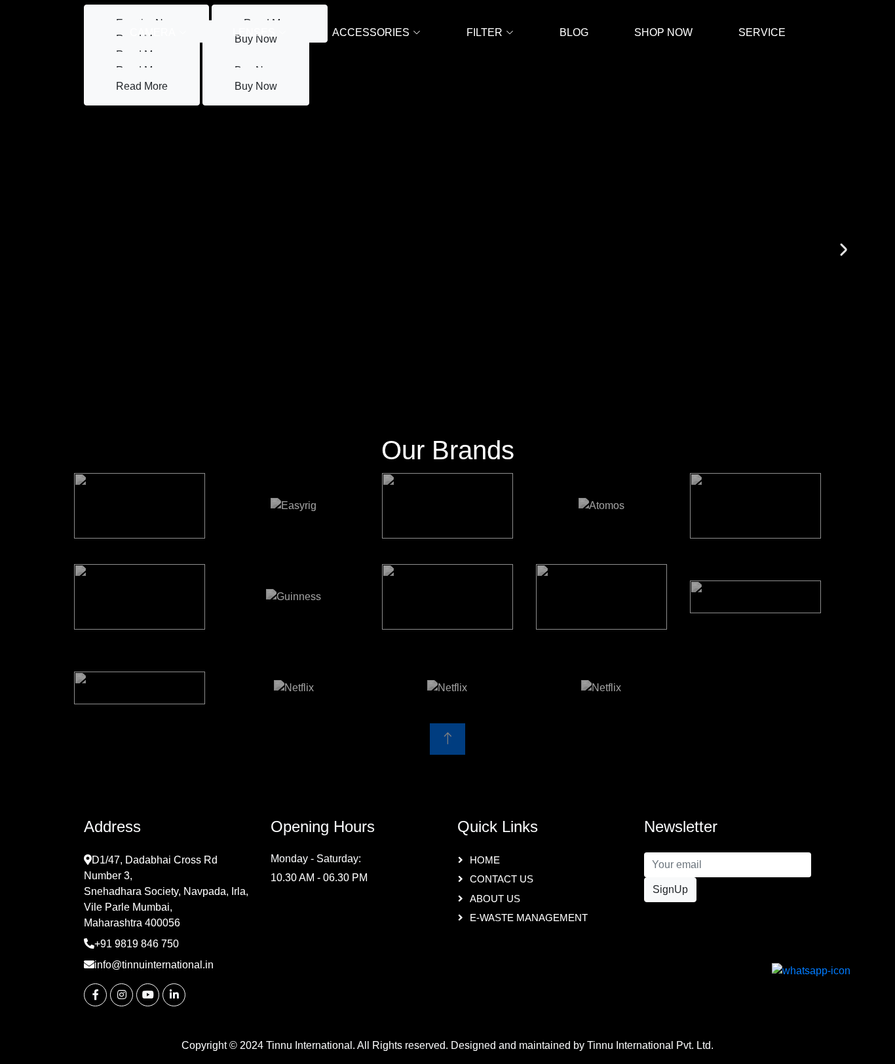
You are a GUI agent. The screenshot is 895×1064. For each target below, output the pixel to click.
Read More (142, 86)
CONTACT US (501, 878)
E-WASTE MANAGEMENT (529, 917)
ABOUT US (495, 898)
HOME (485, 859)
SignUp (670, 889)
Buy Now (256, 86)
